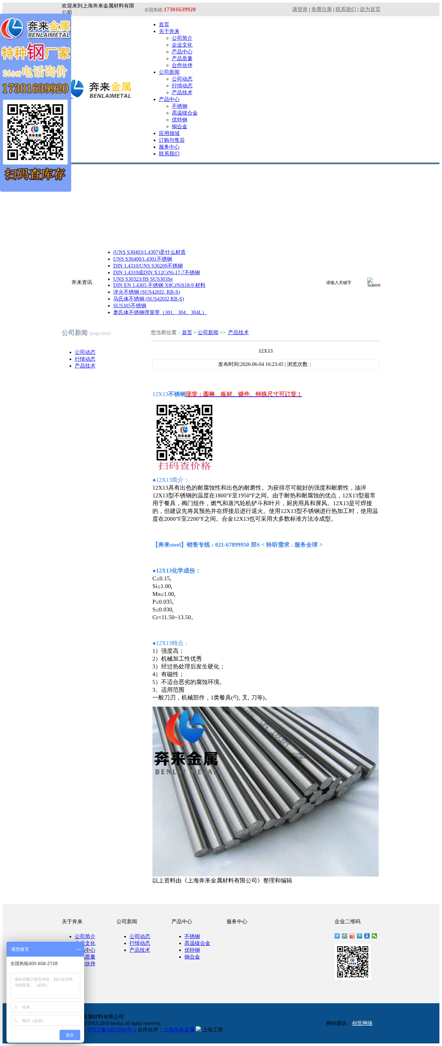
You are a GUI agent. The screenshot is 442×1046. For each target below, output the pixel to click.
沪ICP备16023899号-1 (112, 1029)
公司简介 (182, 38)
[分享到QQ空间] (345, 935)
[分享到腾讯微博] (359, 935)
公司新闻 (169, 72)
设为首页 (370, 9)
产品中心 (182, 51)
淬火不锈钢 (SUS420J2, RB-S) (146, 292)
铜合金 (179, 126)
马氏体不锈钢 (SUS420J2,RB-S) (148, 298)
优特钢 (179, 119)
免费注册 (321, 9)
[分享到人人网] (367, 935)
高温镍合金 (185, 113)
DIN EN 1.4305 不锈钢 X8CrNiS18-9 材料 (159, 285)
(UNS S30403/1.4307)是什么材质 (149, 252)
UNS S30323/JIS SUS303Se (143, 279)
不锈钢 (179, 106)
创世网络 (362, 1023)
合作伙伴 (182, 65)
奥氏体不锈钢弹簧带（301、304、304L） (160, 312)
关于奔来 (169, 31)
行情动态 (182, 85)
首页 (164, 24)
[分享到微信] (374, 935)
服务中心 (169, 147)
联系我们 (346, 9)
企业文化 (182, 45)
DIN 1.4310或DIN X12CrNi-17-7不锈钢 (156, 272)
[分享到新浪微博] (352, 935)
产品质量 (182, 58)
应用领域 (169, 133)
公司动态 (182, 79)
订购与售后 (172, 140)
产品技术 (182, 92)
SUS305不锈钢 (129, 305)
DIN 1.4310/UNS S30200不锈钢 (148, 265)
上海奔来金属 (178, 1029)
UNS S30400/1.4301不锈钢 (142, 259)
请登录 (300, 9)
